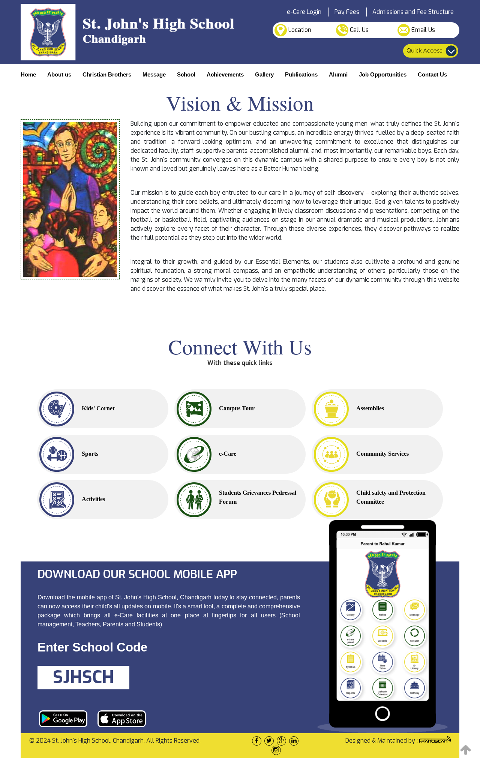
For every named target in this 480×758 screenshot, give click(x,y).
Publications (301, 74)
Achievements (225, 74)
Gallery (264, 74)
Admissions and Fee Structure (413, 12)
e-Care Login (304, 12)
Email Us (422, 30)
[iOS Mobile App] (121, 718)
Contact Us (432, 74)
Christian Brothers (106, 74)
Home (28, 74)
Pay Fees (346, 12)
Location (299, 30)
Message (154, 74)
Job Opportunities (382, 74)
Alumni (338, 74)
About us (59, 74)
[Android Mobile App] (63, 718)
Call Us (358, 30)
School (186, 74)
